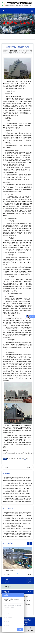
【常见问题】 (13, 51)
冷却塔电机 (11, 167)
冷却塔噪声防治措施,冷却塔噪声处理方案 (16, 491)
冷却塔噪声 (12, 459)
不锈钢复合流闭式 (9, 570)
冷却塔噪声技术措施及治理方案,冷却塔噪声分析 (18, 480)
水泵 (12, 99)
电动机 (16, 96)
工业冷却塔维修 (17, 4)
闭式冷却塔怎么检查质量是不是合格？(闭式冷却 (25, 468)
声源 (23, 459)
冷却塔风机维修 (24, 596)
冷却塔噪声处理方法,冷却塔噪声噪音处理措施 (17, 501)
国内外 (28, 600)
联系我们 (30, 630)
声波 (27, 459)
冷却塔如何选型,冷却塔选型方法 (13, 526)
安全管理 (28, 604)
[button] (31, 543)
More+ (30, 592)
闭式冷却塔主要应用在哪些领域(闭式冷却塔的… (9, 468)
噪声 (18, 459)
